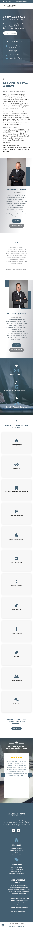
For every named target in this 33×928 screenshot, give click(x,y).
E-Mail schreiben (16, 225)
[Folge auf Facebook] (13, 830)
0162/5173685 (14, 54)
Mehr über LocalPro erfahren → (19, 911)
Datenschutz (20, 926)
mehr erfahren (16, 728)
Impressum (12, 926)
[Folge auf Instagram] (18, 830)
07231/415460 (13, 51)
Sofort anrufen (10, 33)
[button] (30, 775)
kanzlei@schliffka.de (15, 58)
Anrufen (16, 221)
